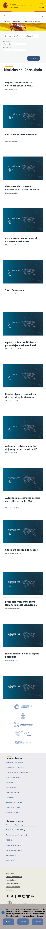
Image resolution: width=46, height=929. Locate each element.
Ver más (8, 922)
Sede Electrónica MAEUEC (14, 830)
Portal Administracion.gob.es (16, 835)
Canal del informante (13, 807)
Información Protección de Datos (17, 767)
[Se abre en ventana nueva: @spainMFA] (12, 896)
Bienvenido (16, 21)
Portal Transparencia (13, 850)
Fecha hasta (7, 47)
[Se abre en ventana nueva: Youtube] (19, 896)
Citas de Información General (21, 134)
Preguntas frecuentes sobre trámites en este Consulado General (20, 603)
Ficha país (9, 782)
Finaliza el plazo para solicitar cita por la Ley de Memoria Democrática (21, 396)
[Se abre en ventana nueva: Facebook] (16, 896)
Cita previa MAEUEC (12, 792)
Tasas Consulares (14, 290)
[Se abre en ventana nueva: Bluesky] (28, 896)
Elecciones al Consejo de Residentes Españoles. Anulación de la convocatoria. (22, 188)
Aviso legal (10, 873)
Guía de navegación (13, 883)
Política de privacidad (14, 877)
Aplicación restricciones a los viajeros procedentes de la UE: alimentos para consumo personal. (21, 447)
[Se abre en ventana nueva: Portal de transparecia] (23, 742)
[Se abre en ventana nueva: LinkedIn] (32, 896)
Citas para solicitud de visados (21, 549)
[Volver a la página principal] (17, 5)
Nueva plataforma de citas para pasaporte (22, 655)
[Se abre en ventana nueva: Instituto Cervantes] (23, 715)
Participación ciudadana (14, 802)
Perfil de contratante (13, 812)
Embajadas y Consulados (14, 762)
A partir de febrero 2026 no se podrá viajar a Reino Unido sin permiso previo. (21, 344)
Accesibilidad (11, 880)
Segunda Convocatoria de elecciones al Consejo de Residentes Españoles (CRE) (19, 84)
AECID (8, 840)
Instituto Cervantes (12, 845)
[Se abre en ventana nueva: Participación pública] (23, 724)
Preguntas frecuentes (13, 777)
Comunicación (27, 21)
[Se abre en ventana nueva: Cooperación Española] (23, 706)
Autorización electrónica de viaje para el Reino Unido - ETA (22, 499)
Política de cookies (13, 887)
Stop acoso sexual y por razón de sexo (18, 772)
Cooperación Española (13, 825)
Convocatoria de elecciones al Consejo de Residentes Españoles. (21, 240)
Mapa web (10, 890)
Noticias (37, 21)
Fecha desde (7, 42)
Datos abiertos (11, 787)
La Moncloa (10, 855)
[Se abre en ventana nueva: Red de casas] (23, 733)
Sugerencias (10, 797)
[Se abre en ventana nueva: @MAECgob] (7, 896)
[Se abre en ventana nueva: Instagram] (23, 896)
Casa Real (9, 860)
